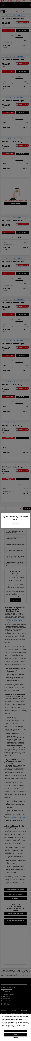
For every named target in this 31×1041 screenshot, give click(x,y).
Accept (15, 1031)
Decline (15, 1034)
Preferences (15, 1037)
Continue (15, 523)
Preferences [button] (11, 1026)
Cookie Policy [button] (7, 1025)
